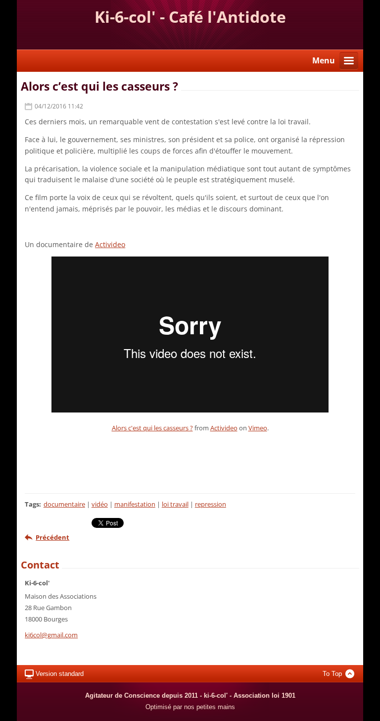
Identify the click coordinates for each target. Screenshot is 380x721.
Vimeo (257, 427)
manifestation (134, 504)
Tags (32, 504)
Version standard (60, 673)
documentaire (64, 504)
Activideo (110, 244)
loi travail (175, 504)
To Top (332, 673)
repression (210, 504)
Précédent (52, 537)
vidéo (100, 504)
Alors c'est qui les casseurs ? (152, 427)
